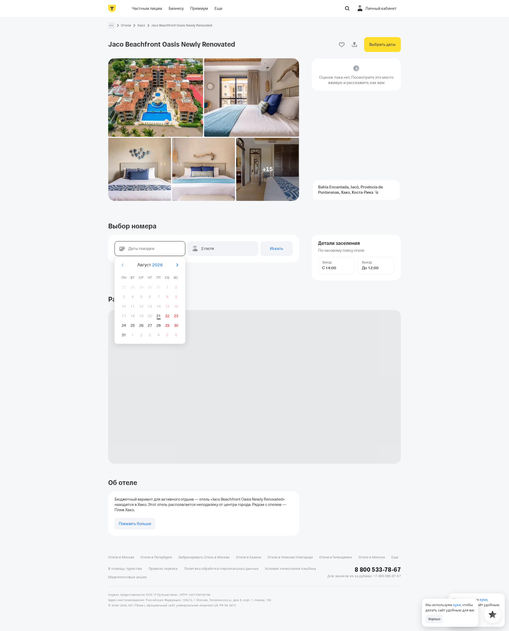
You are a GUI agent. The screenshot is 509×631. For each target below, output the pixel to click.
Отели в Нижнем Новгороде (290, 557)
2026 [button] (157, 264)
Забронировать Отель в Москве (204, 557)
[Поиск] (347, 8)
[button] (111, 25)
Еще (394, 557)
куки (457, 604)
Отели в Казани (248, 557)
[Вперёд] (177, 265)
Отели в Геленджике (335, 557)
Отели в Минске (371, 557)
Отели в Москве (121, 557)
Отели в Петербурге (156, 557)
